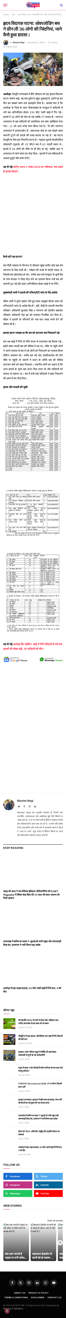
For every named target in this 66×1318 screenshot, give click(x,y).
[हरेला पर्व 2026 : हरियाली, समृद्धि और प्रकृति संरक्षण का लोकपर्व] (9, 1134)
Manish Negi (19, 42)
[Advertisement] (33, 214)
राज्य (13, 14)
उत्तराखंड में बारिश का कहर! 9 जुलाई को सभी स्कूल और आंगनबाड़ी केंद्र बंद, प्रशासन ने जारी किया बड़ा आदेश (32, 943)
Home (6, 14)
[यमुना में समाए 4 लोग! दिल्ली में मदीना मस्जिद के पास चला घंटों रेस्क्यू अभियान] (9, 1071)
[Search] (61, 5)
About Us (19, 1293)
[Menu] (5, 5)
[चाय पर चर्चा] (33, 5)
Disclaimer (37, 1297)
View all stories (55, 1220)
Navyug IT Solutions (13, 1308)
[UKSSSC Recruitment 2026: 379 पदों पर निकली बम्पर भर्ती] (9, 1087)
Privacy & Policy (39, 1293)
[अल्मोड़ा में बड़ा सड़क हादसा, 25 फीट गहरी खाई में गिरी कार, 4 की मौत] (33, 967)
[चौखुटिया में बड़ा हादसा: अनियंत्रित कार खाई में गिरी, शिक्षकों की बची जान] (9, 1039)
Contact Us (55, 1297)
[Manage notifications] (7, 1311)
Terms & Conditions (16, 1297)
